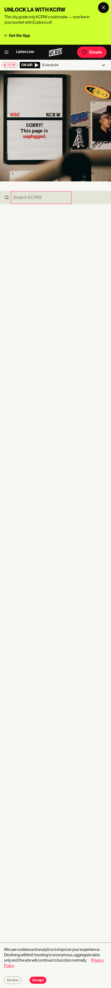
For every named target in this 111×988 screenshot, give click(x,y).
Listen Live (25, 52)
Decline (13, 980)
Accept (38, 980)
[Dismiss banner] (103, 7)
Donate (95, 52)
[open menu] (8, 52)
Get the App (19, 35)
